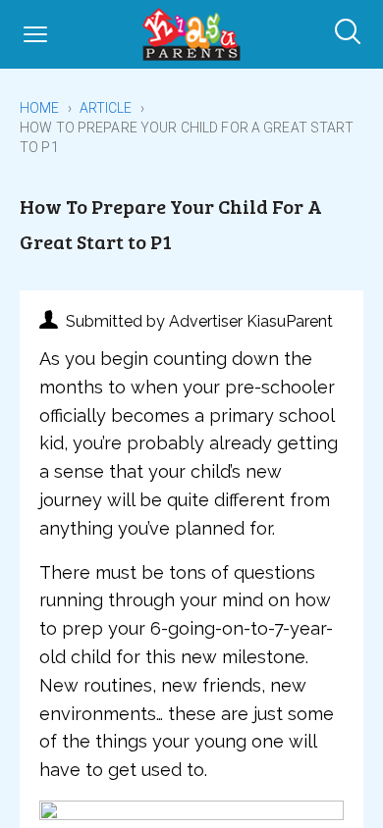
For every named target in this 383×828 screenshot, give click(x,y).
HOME (40, 108)
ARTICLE (106, 108)
